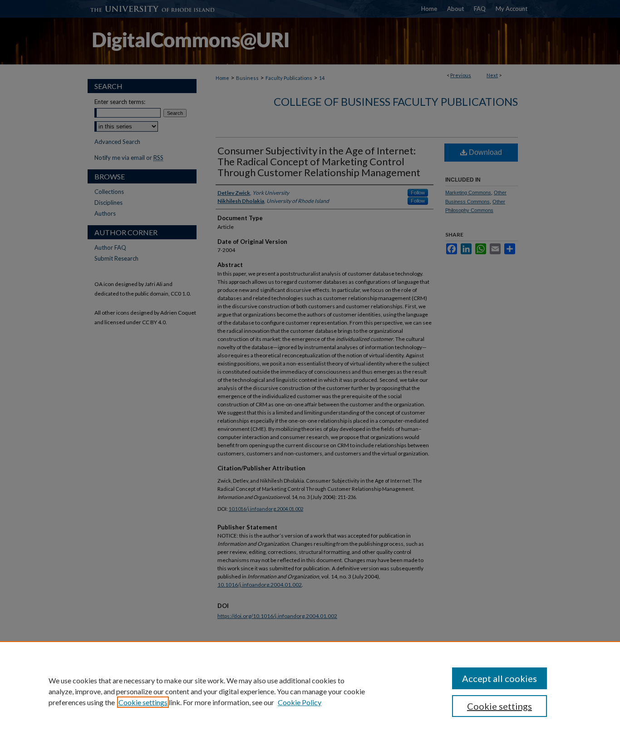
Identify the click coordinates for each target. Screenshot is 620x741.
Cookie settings (142, 702)
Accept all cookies (499, 678)
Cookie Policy (299, 702)
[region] (310, 691)
